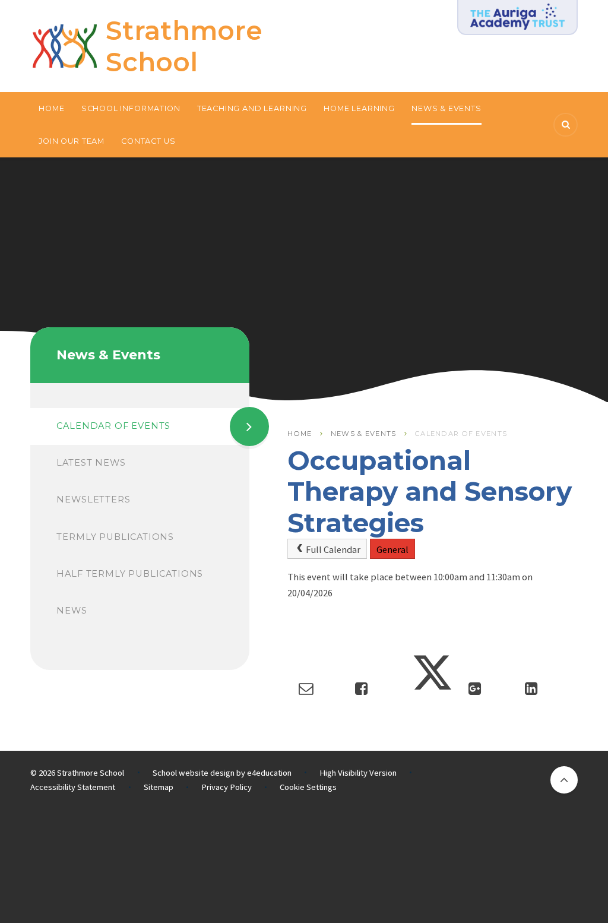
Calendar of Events (461, 433)
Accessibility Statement (72, 787)
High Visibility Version (358, 772)
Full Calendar (333, 549)
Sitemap (158, 787)
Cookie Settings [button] (308, 787)
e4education (269, 772)
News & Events (364, 433)
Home (299, 433)
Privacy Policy (226, 787)
